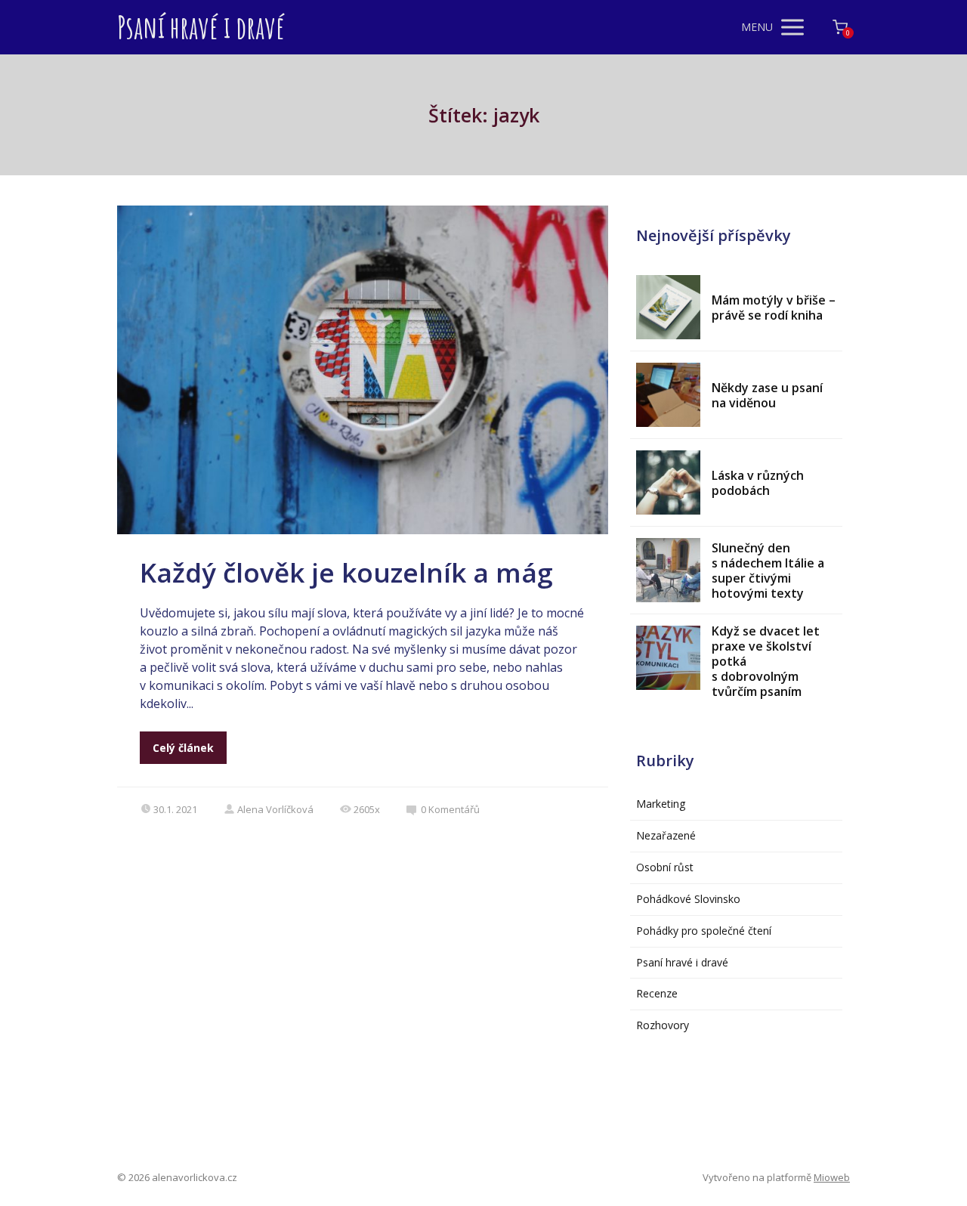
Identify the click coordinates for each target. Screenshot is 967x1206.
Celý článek (183, 748)
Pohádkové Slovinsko (688, 899)
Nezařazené (666, 835)
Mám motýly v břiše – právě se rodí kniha (774, 307)
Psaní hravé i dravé (201, 27)
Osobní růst (665, 867)
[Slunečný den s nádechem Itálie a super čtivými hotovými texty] (668, 570)
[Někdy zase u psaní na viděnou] (668, 395)
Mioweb (832, 1177)
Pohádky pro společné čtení (703, 930)
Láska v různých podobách (758, 483)
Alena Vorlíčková (275, 809)
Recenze (657, 993)
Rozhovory (662, 1025)
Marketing (660, 803)
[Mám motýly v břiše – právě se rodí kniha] (668, 307)
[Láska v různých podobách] (668, 482)
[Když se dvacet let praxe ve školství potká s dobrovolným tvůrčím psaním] (668, 658)
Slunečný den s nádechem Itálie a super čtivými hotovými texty (768, 570)
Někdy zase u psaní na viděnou (767, 395)
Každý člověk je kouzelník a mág (346, 572)
